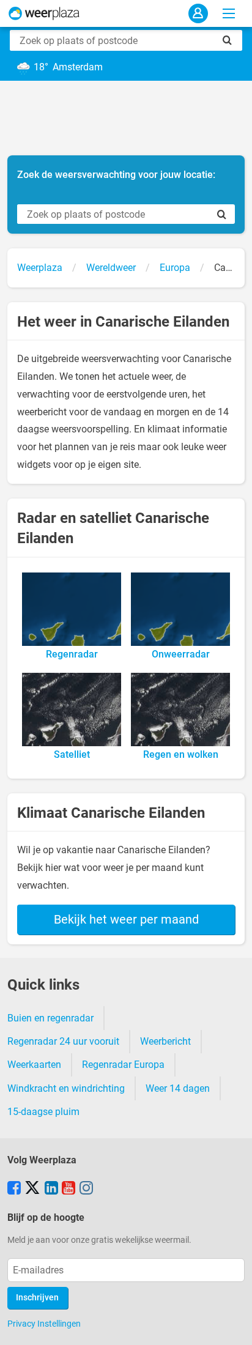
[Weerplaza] (44, 13)
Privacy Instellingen (44, 1323)
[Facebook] (14, 1189)
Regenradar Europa (123, 1064)
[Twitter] (32, 1189)
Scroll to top (232, 1325)
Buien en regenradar (50, 1018)
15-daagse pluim (43, 1111)
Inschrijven (37, 1297)
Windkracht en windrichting (66, 1088)
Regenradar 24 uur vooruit (63, 1041)
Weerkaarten (34, 1064)
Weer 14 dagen (178, 1088)
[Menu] (229, 13)
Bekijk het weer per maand (126, 919)
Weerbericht (165, 1041)
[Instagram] (86, 1189)
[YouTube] (68, 1189)
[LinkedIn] (51, 1189)
